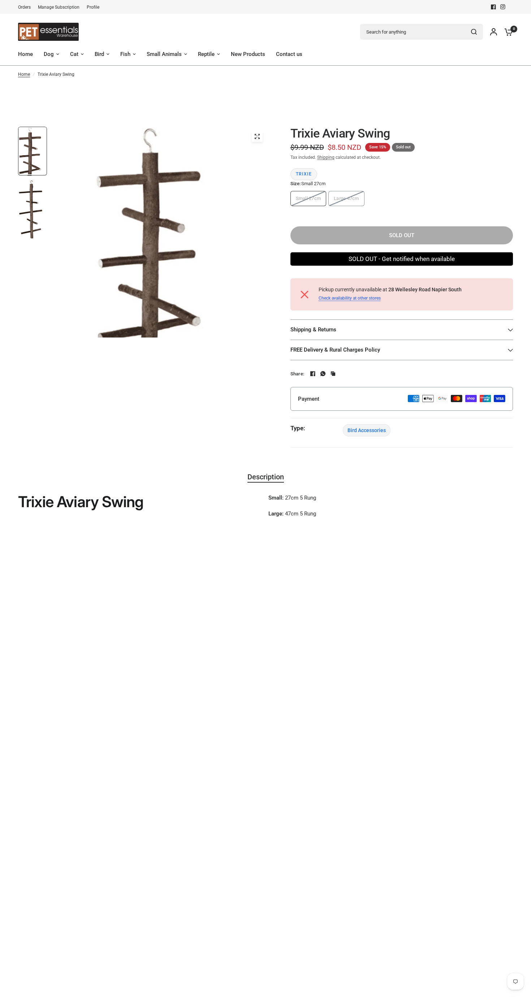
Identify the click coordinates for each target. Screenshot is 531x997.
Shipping (325, 157)
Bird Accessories (366, 430)
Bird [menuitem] (99, 54)
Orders (24, 7)
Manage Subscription (58, 7)
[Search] (474, 32)
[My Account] (494, 31)
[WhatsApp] (323, 373)
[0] (507, 31)
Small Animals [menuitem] (164, 54)
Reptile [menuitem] (206, 54)
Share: (297, 373)
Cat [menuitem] (74, 54)
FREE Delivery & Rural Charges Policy (335, 350)
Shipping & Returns (313, 329)
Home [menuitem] (25, 54)
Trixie (304, 174)
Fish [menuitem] (125, 54)
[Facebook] (493, 7)
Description (265, 477)
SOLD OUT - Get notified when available (402, 258)
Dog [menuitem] (49, 54)
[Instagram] (503, 7)
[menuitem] (26, 7)
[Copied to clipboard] (333, 373)
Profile (93, 7)
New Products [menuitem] (248, 54)
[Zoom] (257, 136)
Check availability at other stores (350, 298)
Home (24, 74)
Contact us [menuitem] (289, 54)
